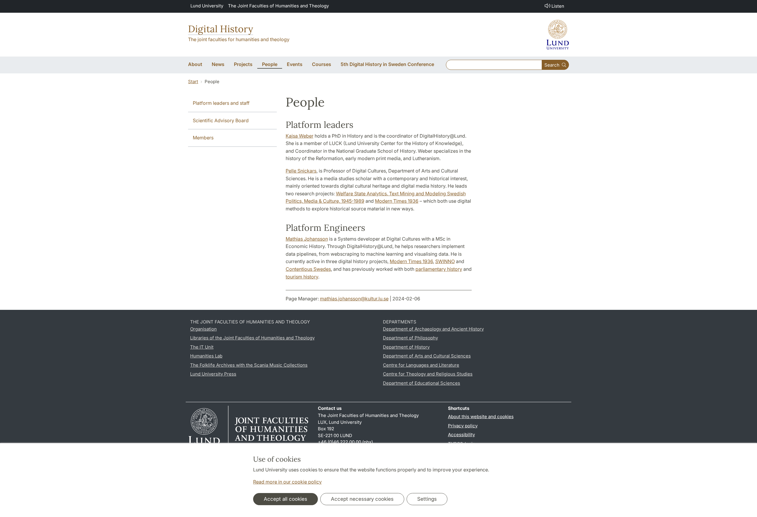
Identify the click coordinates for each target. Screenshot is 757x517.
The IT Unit (201, 347)
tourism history (302, 277)
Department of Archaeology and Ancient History (433, 329)
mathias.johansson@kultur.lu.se (354, 299)
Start (193, 81)
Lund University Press (213, 374)
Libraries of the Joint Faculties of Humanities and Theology (252, 338)
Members (203, 138)
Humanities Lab (206, 356)
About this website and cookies (481, 416)
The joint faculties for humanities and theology (238, 39)
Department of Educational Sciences (421, 383)
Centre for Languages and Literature (421, 365)
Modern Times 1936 (396, 201)
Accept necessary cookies (362, 499)
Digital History (220, 29)
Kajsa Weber (299, 136)
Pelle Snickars (301, 171)
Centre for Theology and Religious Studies (428, 374)
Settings (427, 499)
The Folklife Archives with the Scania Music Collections (249, 365)
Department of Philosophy (410, 338)
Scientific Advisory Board (221, 120)
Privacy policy (463, 426)
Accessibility (461, 434)
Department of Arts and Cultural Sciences (427, 356)
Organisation (203, 329)
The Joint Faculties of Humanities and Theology (278, 6)
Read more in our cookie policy (287, 482)
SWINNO (445, 261)
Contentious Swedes (308, 269)
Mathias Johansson (307, 239)
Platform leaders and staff (221, 103)
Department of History (406, 347)
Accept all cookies (285, 499)
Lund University (206, 6)
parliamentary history (438, 269)
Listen (557, 6)
